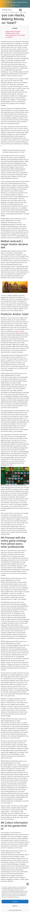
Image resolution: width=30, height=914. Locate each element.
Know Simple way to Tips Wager (15, 35)
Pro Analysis (9, 37)
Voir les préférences (15, 910)
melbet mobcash (19, 331)
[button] (27, 884)
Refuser (15, 906)
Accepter (15, 901)
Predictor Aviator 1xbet (12, 33)
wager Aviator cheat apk (12, 31)
